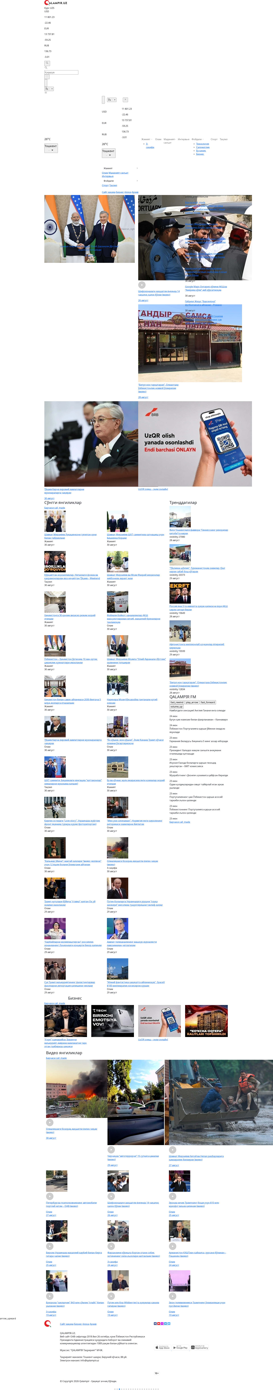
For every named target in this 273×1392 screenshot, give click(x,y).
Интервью (107, 176)
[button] (114, 1389)
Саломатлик (203, 147)
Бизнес (120, 192)
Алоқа (127, 192)
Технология (202, 143)
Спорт (105, 185)
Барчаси (195, 202)
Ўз (47, 88)
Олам (105, 172)
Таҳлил (113, 185)
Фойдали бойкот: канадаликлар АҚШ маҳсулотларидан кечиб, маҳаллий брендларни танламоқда (133, 619)
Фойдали (109, 180)
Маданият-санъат (118, 172)
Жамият (108, 168)
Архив (135, 192)
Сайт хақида (108, 192)
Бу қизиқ (201, 150)
